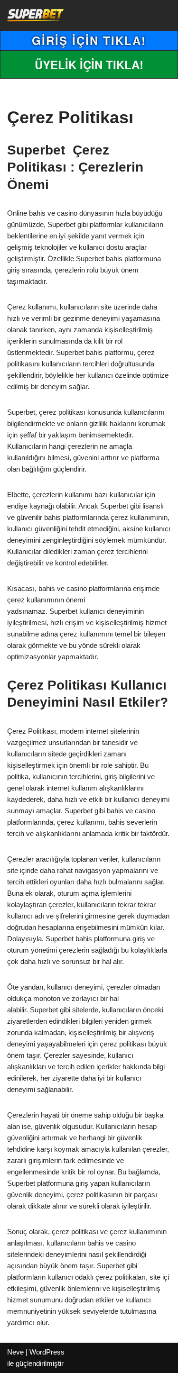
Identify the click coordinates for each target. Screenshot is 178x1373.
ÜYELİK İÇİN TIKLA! (89, 64)
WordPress (47, 1352)
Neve (15, 1352)
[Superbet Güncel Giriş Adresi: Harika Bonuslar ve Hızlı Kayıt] (35, 15)
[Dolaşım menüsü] (160, 15)
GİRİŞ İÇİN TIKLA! (89, 40)
